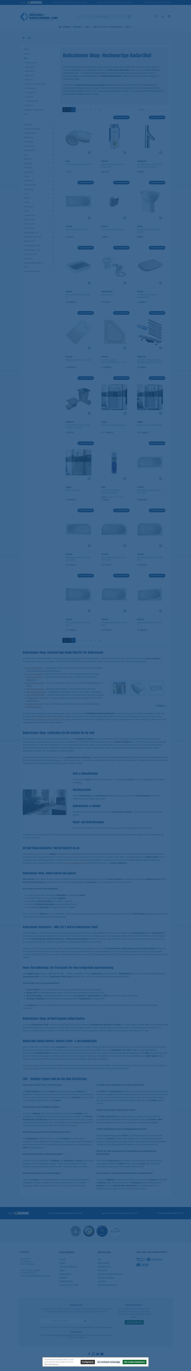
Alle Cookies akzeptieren (134, 1362)
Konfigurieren (88, 1362)
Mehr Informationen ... (52, 1364)
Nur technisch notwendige (108, 1362)
